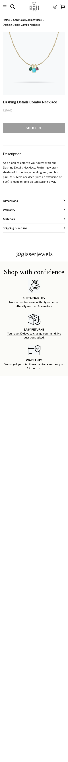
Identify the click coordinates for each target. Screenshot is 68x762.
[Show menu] (4, 6)
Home (6, 19)
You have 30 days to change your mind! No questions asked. (34, 335)
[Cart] (63, 6)
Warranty (9, 209)
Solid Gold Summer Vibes (27, 19)
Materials (9, 219)
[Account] (55, 6)
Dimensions (10, 200)
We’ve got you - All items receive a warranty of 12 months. (34, 366)
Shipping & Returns (15, 228)
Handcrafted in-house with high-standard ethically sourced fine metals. (34, 304)
